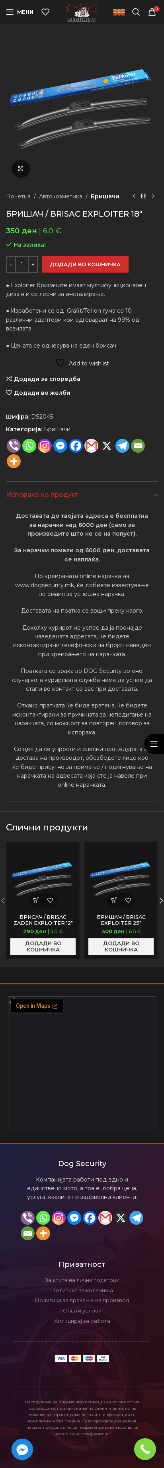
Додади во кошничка (85, 264)
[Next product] (153, 196)
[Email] (138, 446)
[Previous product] (134, 196)
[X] (107, 446)
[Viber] (14, 446)
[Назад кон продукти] (143, 196)
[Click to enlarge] (21, 169)
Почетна (18, 196)
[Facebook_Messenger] (22, 1449)
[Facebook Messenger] (60, 446)
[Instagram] (45, 446)
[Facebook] (76, 446)
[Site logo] (82, 11)
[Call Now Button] (145, 1449)
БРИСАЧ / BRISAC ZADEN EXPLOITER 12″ (43, 920)
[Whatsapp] (29, 446)
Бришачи (105, 196)
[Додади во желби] (50, 900)
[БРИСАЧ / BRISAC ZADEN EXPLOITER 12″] (43, 878)
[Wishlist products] (45, 12)
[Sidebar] (154, 744)
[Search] (136, 12)
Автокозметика (60, 196)
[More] (14, 461)
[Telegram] (136, 1218)
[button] (36, 900)
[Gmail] (91, 446)
